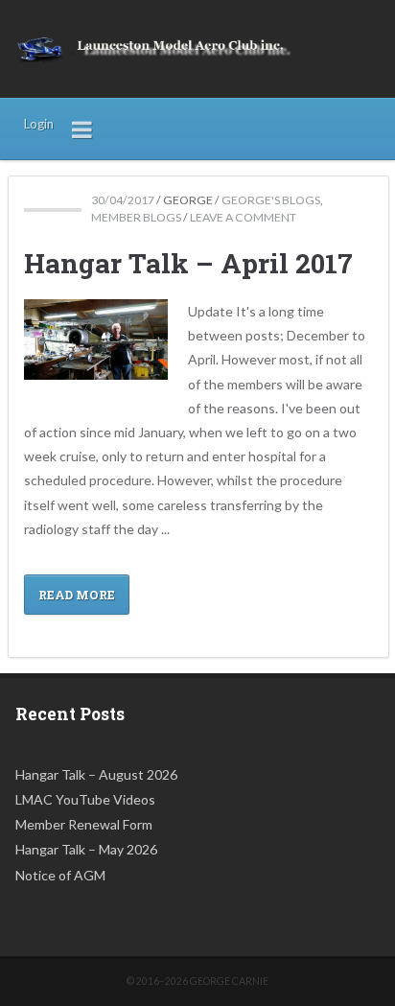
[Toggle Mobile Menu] (82, 128)
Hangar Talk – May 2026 (86, 849)
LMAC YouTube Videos (85, 799)
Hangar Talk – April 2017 (188, 263)
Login (39, 123)
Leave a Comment (243, 217)
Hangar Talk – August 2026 (96, 774)
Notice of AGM (60, 875)
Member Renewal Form (83, 824)
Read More (76, 594)
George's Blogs (270, 200)
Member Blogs (136, 217)
